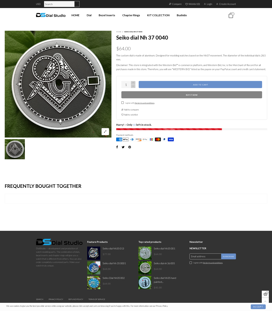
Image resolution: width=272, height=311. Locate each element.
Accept (258, 306)
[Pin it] (129, 147)
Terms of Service (96, 299)
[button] (133, 86)
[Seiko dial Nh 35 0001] (93, 267)
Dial (89, 15)
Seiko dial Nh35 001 (164, 248)
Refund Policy (75, 299)
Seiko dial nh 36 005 (164, 263)
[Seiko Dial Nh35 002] (93, 282)
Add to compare (131, 109)
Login (209, 4)
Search (39, 299)
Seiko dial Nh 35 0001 (114, 263)
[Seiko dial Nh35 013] (93, 253)
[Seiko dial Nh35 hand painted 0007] (144, 282)
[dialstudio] (50, 15)
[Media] (105, 131)
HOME (75, 15)
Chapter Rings (131, 15)
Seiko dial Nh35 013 (113, 248)
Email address (198, 256)
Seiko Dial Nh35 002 (114, 277)
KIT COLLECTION (158, 15)
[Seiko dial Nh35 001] (144, 253)
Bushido (182, 15)
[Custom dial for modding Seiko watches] (58, 84)
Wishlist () (194, 4)
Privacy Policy (56, 299)
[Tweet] (123, 147)
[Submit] (76, 4)
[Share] (117, 147)
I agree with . (140, 103)
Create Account (227, 4)
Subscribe (228, 256)
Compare (177, 4)
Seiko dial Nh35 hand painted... (165, 279)
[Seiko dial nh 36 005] (144, 267)
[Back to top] (265, 301)
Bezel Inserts (107, 15)
